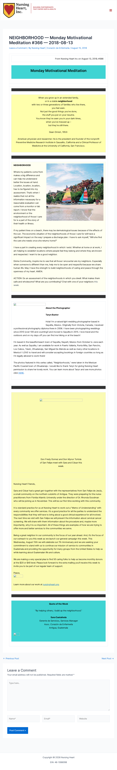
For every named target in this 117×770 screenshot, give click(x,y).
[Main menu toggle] (111, 10)
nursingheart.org (51, 584)
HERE (21, 373)
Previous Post (11, 659)
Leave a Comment (18, 48)
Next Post (108, 659)
